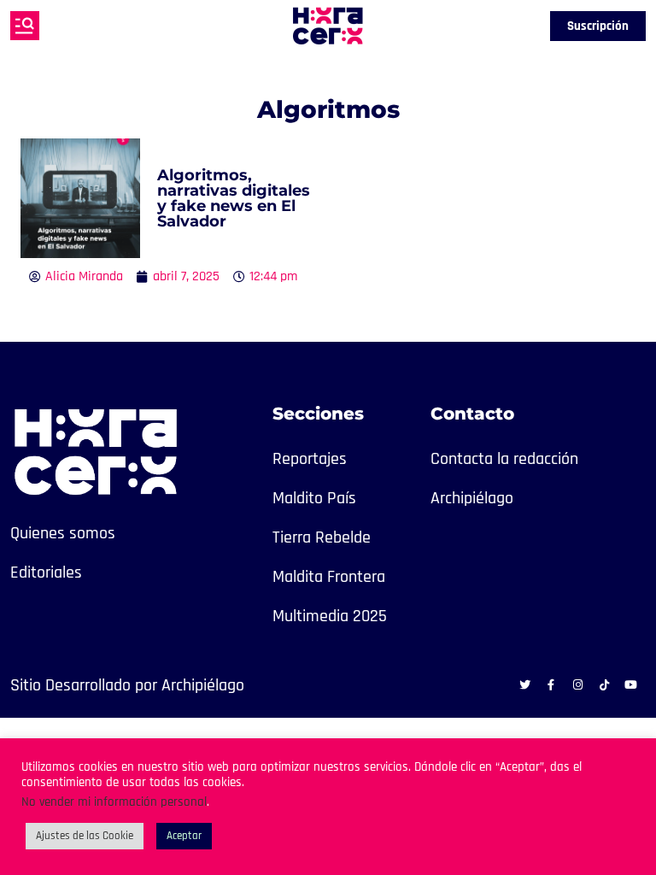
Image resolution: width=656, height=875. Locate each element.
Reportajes (309, 459)
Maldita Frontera (328, 577)
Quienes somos (62, 533)
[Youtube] (630, 684)
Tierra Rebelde (321, 537)
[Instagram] (577, 684)
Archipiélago (471, 498)
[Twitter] (524, 684)
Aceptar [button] (184, 836)
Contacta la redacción (504, 459)
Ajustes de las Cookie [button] (84, 836)
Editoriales (46, 572)
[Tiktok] (604, 684)
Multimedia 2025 (329, 616)
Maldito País (314, 498)
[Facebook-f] (551, 684)
